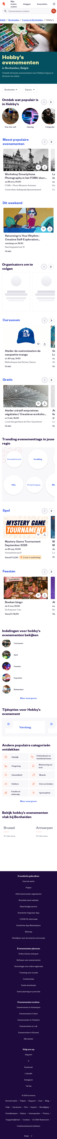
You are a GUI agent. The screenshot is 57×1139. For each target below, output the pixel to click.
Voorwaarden (34, 1113)
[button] (11, 89)
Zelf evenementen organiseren (28, 893)
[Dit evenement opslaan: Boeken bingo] (38, 595)
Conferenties (28, 979)
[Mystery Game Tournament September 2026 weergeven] (25, 527)
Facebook (28, 1067)
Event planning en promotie (28, 991)
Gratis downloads (28, 985)
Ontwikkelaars (11, 1113)
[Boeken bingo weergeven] (25, 588)
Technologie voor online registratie (28, 966)
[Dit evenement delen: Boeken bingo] (44, 595)
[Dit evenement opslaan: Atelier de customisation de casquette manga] (38, 344)
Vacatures (16, 1107)
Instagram (28, 1079)
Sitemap (28, 931)
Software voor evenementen (29, 960)
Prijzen (28, 887)
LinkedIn (28, 1073)
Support (28, 1054)
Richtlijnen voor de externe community (28, 938)
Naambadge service (28, 906)
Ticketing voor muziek (28, 972)
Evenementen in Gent (28, 1013)
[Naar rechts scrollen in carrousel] (51, 102)
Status (23, 1113)
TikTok (29, 1086)
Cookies (26, 1119)
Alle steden (28, 1038)
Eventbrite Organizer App (28, 912)
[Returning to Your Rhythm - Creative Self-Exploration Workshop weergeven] (28, 220)
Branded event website (28, 900)
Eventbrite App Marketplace (28, 925)
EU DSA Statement (40, 1119)
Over (40, 1100)
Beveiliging (44, 1107)
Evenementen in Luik (28, 1026)
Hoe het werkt (28, 881)
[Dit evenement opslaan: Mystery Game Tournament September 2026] (38, 534)
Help (8, 1107)
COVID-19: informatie (29, 919)
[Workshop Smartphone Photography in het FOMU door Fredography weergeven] (25, 160)
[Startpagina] (3, 4)
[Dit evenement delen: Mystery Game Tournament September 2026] (44, 534)
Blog (47, 1100)
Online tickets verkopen (28, 953)
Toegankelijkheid (12, 1119)
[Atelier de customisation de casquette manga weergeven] (25, 336)
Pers (26, 1107)
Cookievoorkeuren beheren (28, 1126)
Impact (34, 1107)
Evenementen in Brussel (28, 1032)
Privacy (46, 1113)
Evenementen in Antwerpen (28, 1007)
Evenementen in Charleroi (29, 1019)
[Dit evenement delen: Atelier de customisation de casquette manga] (44, 344)
